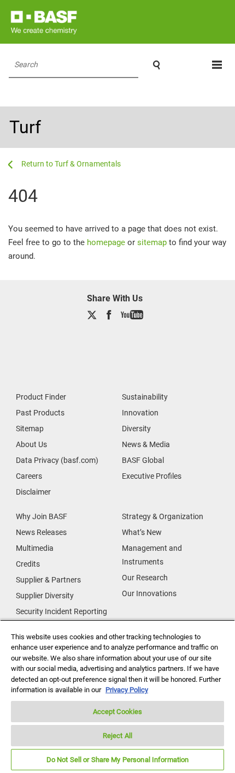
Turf (25, 127)
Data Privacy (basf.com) (57, 460)
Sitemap (30, 428)
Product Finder (41, 397)
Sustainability (145, 397)
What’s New (142, 532)
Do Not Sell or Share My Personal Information (117, 760)
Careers (29, 476)
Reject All (117, 736)
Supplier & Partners (48, 579)
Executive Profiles (151, 476)
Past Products (40, 412)
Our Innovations (149, 593)
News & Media (146, 444)
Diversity (136, 428)
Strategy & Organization (162, 516)
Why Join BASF (41, 516)
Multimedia (35, 548)
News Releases (41, 532)
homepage (106, 242)
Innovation (140, 412)
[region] (117, 696)
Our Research (145, 577)
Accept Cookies (118, 711)
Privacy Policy (126, 690)
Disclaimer (33, 491)
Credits (28, 564)
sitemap (152, 242)
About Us (31, 444)
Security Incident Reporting (61, 611)
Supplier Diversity (45, 595)
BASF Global (143, 460)
